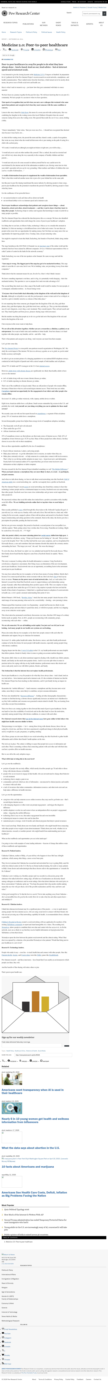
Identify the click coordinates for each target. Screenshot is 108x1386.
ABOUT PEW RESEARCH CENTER (11, 1369)
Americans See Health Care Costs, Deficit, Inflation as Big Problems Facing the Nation (34, 1194)
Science (4, 1308)
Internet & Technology (9, 1312)
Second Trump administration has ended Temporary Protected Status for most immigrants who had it (35, 1221)
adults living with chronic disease (19, 371)
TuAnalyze (5, 927)
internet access (44, 366)
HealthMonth (53, 955)
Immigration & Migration (10, 1279)
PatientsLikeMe (7, 955)
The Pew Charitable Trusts (29, 1373)
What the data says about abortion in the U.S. (31, 1148)
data (55, 576)
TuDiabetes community (15, 924)
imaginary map (45, 246)
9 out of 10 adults (27, 650)
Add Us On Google (8, 55)
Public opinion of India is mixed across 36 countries (26, 1234)
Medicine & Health (31, 1051)
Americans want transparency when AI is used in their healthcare (33, 1091)
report (26, 487)
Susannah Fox (8, 59)
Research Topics (10, 23)
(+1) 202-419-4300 (8, 1264)
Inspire (15, 955)
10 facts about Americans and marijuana (28, 1166)
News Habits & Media (9, 1316)
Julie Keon (24, 112)
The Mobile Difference (59, 469)
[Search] (104, 13)
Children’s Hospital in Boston (11, 922)
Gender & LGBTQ (8, 1296)
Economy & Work (8, 1303)
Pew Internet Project (11, 348)
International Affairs (9, 1274)
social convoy (46, 535)
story (21, 510)
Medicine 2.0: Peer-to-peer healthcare (19, 1242)
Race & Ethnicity (7, 1283)
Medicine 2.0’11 (39, 74)
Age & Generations (8, 1292)
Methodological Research (11, 1321)
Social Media (42, 1051)
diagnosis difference (27, 696)
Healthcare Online (20, 1051)
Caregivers (6, 391)
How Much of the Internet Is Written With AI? (24, 1214)
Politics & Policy (7, 1270)
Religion (4, 1287)
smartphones (41, 413)
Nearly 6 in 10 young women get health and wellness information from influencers (35, 1120)
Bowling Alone (27, 597)
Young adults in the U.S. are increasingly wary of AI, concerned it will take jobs (35, 1228)
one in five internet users (34, 719)
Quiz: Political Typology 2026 (16, 1209)
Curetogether (25, 955)
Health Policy (10, 1051)
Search (69, 13)
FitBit (39, 955)
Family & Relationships (10, 1299)
